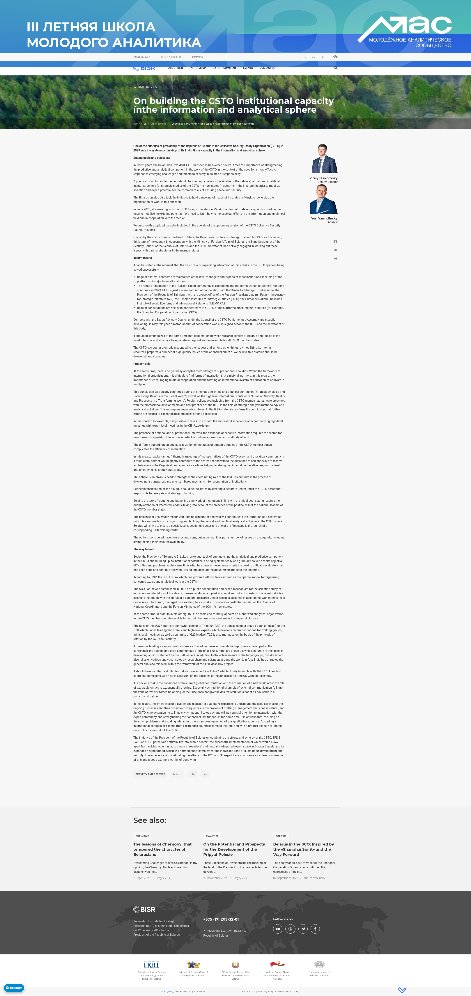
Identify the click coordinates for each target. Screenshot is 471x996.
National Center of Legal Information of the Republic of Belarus (277, 975)
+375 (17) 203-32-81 (171, 57)
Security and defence (150, 774)
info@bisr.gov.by (141, 57)
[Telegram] (314, 258)
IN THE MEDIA (198, 68)
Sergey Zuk (163, 878)
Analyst (333, 222)
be (313, 56)
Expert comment (224, 68)
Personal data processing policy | (258, 991)
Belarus (177, 774)
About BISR (175, 68)
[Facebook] (314, 242)
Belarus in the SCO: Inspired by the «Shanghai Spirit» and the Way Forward (303, 849)
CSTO (192, 774)
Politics (281, 836)
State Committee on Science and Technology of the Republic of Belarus (152, 975)
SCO (205, 774)
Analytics (212, 836)
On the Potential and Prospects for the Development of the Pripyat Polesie (234, 849)
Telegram (15, 987)
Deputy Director (328, 182)
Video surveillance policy (287, 991)
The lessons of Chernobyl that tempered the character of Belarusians (162, 849)
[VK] (314, 250)
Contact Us (267, 68)
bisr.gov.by (168, 991)
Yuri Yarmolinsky (324, 218)
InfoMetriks (197, 57)
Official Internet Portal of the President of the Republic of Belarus (235, 975)
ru (305, 56)
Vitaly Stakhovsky (323, 178)
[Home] (146, 68)
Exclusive (142, 836)
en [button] (323, 56)
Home (136, 124)
